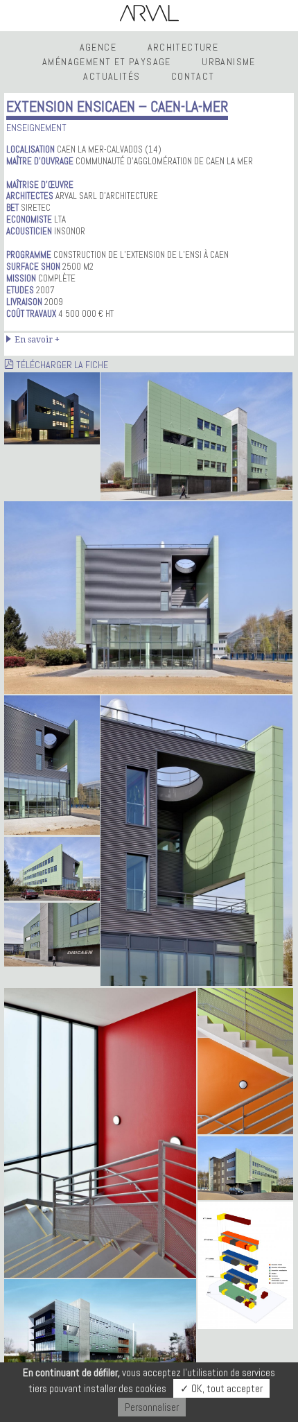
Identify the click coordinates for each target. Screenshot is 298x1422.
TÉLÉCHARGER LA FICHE (61, 364)
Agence (98, 47)
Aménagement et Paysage (106, 61)
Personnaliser (152, 1407)
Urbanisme (229, 61)
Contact (193, 76)
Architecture (183, 47)
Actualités (111, 76)
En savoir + (37, 340)
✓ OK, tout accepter (221, 1388)
